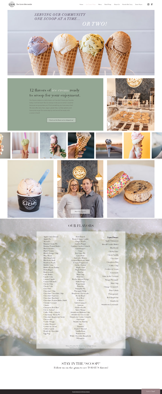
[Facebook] (152, 4)
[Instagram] (148, 4)
